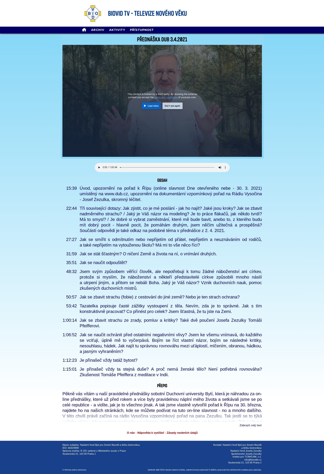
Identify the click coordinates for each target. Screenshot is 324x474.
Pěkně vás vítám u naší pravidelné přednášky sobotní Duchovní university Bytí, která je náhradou (155, 393)
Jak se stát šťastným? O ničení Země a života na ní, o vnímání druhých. (148, 253)
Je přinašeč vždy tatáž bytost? (108, 360)
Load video (153, 106)
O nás (131, 432)
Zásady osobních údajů (182, 432)
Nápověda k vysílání (150, 432)
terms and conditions (166, 97)
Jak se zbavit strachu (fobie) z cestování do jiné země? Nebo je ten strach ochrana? (160, 297)
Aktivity (117, 30)
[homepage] (84, 30)
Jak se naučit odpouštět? (103, 262)
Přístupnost (142, 30)
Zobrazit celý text (251, 425)
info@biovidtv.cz (253, 459)
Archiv (97, 30)
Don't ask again (172, 106)
